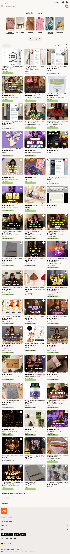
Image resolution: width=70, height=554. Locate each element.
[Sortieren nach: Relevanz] (66, 46)
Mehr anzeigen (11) (34, 39)
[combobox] (34, 6)
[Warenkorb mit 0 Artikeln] (67, 2)
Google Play (20, 534)
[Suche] (67, 6)
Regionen (32, 551)
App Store (7, 534)
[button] (6, 544)
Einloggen (56, 2)
